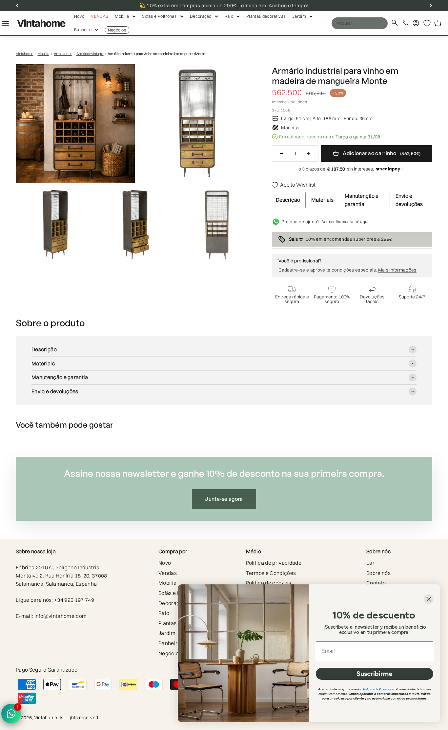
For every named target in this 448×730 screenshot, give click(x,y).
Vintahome (24, 53)
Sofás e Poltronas (159, 16)
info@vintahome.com (60, 616)
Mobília (122, 16)
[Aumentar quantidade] (308, 153)
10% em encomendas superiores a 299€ (349, 239)
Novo (79, 16)
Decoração (201, 16)
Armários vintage (90, 53)
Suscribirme (374, 674)
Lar (370, 562)
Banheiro (83, 29)
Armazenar (63, 53)
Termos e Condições (271, 573)
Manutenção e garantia (361, 200)
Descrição (288, 199)
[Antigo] (17, 6)
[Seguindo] (431, 6)
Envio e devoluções (409, 200)
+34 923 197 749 (74, 600)
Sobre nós (378, 573)
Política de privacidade (273, 562)
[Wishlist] (427, 23)
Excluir (369, 23)
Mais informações (397, 270)
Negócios (117, 29)
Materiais (322, 199)
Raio (229, 16)
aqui (364, 221)
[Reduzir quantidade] (281, 153)
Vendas (99, 16)
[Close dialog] (429, 599)
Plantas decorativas (266, 16)
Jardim (299, 16)
